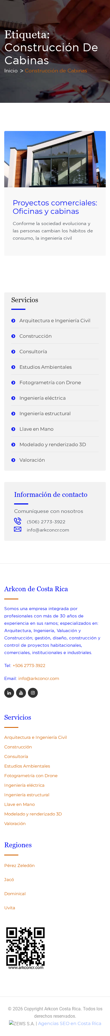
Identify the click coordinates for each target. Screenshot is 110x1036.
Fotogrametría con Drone (50, 382)
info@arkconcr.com (38, 678)
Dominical (15, 893)
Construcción (35, 336)
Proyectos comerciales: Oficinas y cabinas (55, 207)
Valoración (32, 460)
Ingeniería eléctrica (42, 398)
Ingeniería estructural (45, 413)
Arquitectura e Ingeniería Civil (55, 320)
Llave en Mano (36, 429)
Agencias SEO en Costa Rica (69, 1023)
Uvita (9, 907)
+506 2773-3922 (29, 665)
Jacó (9, 879)
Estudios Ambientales (45, 367)
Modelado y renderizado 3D (52, 444)
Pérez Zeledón (19, 865)
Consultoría (33, 351)
